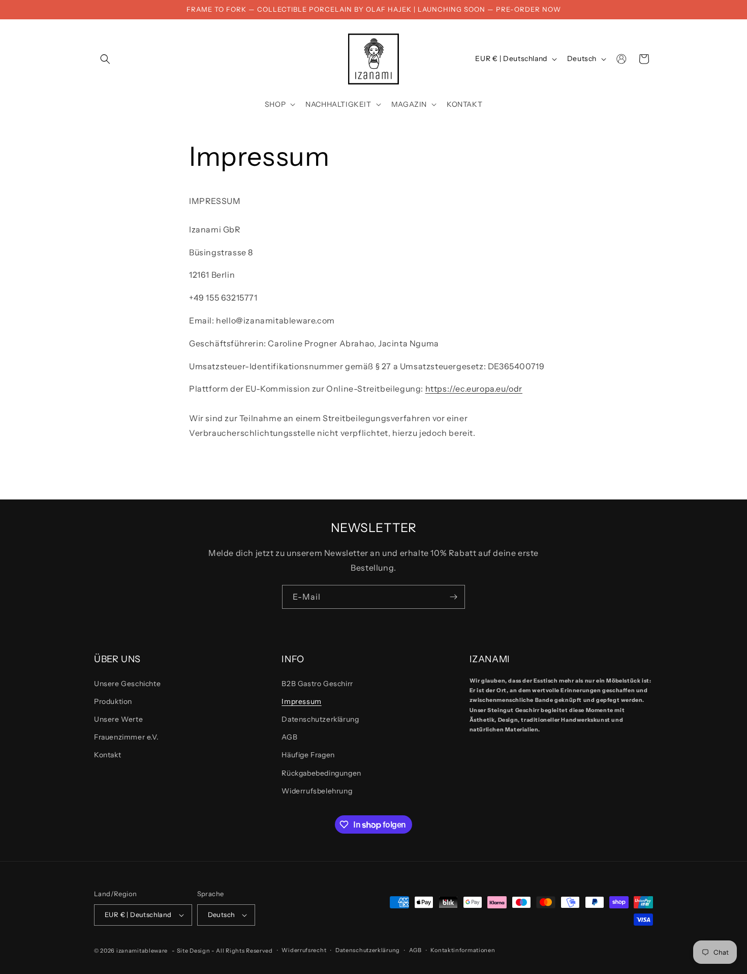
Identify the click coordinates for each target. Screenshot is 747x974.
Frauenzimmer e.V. (126, 737)
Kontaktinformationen (462, 950)
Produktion (113, 701)
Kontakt (107, 755)
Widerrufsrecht (304, 950)
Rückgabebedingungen (321, 773)
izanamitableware (142, 950)
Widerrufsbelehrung (317, 790)
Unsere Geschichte (127, 683)
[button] (105, 59)
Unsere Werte (118, 719)
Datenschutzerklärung (320, 719)
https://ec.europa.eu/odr (473, 388)
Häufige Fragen (308, 755)
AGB (289, 737)
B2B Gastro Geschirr (317, 683)
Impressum (301, 701)
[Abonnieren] (453, 597)
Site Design (193, 950)
